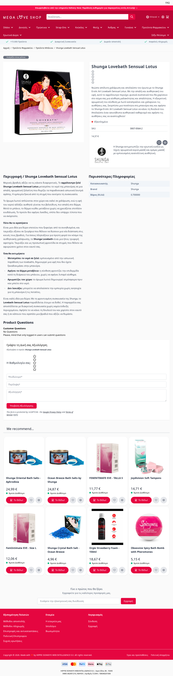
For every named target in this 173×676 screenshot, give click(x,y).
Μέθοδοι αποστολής (14, 621)
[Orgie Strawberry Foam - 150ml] (107, 527)
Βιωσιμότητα (52, 631)
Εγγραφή (128, 601)
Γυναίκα (129, 27)
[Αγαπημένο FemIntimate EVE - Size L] (31, 570)
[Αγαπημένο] (159, 142)
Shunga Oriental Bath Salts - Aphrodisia (23, 479)
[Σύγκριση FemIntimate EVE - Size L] (39, 570)
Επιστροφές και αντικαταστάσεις (20, 631)
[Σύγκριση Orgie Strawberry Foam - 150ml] (122, 570)
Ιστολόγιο (51, 626)
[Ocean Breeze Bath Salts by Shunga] (66, 457)
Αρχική (6, 48)
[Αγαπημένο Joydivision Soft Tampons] (156, 500)
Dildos (6, 27)
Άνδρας (112, 27)
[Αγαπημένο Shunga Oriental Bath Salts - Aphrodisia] (31, 500)
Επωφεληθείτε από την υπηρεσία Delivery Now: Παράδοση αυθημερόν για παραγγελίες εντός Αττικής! (85, 8)
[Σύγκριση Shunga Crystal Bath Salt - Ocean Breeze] (80, 570)
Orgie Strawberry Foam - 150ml (104, 549)
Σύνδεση (92, 621)
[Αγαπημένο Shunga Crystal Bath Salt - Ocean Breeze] (73, 570)
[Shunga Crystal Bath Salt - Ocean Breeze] (66, 527)
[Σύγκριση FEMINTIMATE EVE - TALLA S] (122, 500)
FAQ (167, 2)
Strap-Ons (61, 27)
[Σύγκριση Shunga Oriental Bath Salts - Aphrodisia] (39, 500)
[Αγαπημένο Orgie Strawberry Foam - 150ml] (114, 570)
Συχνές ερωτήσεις (12, 641)
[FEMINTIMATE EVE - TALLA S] (107, 457)
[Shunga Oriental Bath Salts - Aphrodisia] (24, 457)
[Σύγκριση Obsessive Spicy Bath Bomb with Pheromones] (163, 570)
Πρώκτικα (41, 27)
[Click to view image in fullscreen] (43, 102)
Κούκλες (79, 27)
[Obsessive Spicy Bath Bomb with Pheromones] (149, 527)
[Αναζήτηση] (131, 17)
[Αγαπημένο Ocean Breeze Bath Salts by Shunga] (73, 500)
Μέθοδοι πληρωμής (13, 626)
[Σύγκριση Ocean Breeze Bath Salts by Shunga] (80, 500)
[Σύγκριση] (165, 142)
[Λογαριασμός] (163, 17)
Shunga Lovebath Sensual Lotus (70, 48)
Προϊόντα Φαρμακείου (154, 27)
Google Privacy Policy (52, 412)
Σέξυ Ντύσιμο (159, 35)
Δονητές (23, 27)
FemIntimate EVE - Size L (21, 548)
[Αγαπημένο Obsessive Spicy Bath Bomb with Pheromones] (156, 570)
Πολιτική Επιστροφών (15, 636)
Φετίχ (96, 27)
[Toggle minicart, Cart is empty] (167, 17)
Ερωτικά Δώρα (10, 35)
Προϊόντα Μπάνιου (44, 48)
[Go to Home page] (22, 17)
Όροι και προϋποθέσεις (137, 655)
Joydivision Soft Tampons (146, 478)
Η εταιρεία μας (53, 621)
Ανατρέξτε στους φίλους (16, 57)
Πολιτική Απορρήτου (160, 655)
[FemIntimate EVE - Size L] (24, 527)
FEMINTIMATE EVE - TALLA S (106, 478)
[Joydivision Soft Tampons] (149, 457)
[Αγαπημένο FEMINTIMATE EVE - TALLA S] (114, 500)
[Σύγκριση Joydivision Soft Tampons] (163, 500)
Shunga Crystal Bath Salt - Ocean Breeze (63, 549)
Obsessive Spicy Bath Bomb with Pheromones (147, 549)
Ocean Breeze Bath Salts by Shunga (64, 479)
